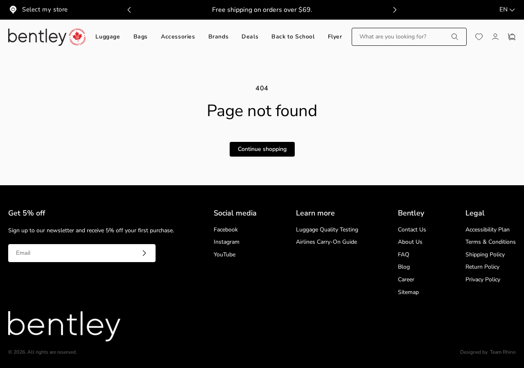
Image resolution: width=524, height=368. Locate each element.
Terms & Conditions (490, 242)
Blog (404, 267)
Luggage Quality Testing (327, 230)
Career (406, 280)
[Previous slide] (129, 10)
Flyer (335, 37)
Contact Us (412, 230)
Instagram (226, 242)
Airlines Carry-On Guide (326, 242)
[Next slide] (395, 10)
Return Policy (482, 267)
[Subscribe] (144, 253)
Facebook (226, 230)
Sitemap (408, 292)
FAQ (403, 255)
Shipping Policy (485, 255)
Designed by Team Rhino (488, 352)
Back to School (292, 37)
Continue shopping (262, 149)
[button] (409, 37)
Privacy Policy (482, 280)
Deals (250, 37)
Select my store (45, 9)
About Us (410, 242)
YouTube (224, 255)
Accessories (178, 37)
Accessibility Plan (487, 230)
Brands (218, 37)
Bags (140, 37)
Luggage (107, 37)
